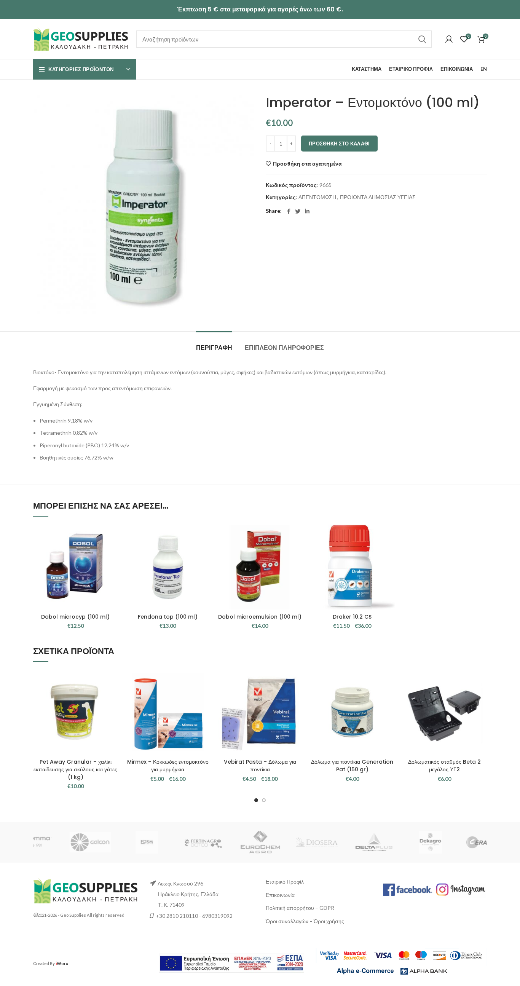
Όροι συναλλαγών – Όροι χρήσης (305, 921)
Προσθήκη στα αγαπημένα (307, 163)
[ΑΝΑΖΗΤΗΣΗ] (421, 39)
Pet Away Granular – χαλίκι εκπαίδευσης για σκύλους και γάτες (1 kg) (75, 769)
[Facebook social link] (289, 211)
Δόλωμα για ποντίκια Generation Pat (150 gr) (352, 765)
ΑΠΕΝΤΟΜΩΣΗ (317, 197)
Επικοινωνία (280, 895)
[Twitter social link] (298, 211)
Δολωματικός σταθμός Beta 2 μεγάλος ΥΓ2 (444, 765)
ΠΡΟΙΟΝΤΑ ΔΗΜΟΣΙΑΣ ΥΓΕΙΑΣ (378, 197)
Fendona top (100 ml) (168, 617)
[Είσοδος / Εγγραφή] (449, 39)
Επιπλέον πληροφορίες (284, 347)
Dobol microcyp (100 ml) (75, 617)
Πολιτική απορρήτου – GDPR (300, 908)
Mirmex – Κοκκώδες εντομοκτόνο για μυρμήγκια (168, 765)
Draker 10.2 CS (352, 617)
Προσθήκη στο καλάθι (339, 143)
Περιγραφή (214, 347)
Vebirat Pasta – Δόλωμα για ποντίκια (260, 765)
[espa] (231, 962)
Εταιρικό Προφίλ (285, 881)
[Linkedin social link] (307, 211)
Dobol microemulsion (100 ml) (259, 617)
